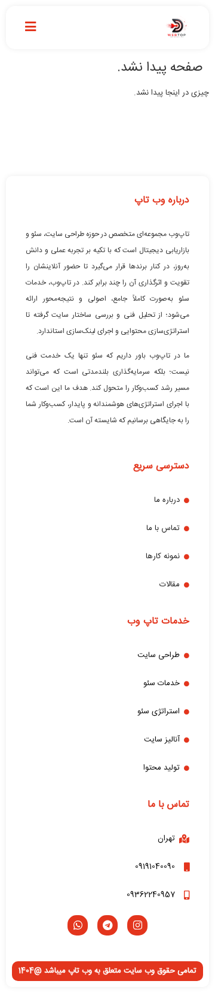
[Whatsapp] (77, 925)
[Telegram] (107, 925)
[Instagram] (137, 925)
